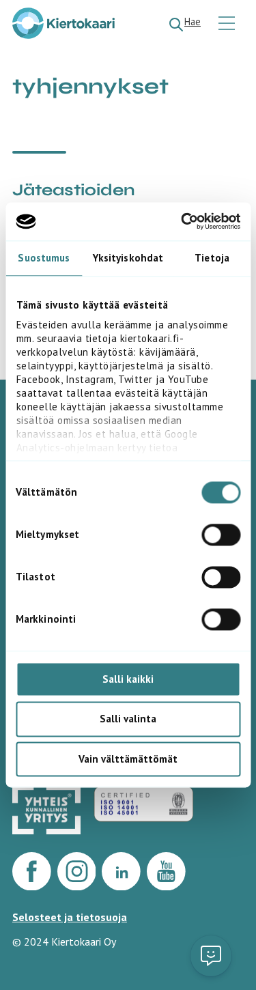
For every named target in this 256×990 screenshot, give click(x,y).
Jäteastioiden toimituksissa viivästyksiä (125, 200)
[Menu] (228, 24)
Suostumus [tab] (44, 257)
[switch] (220, 535)
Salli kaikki (128, 679)
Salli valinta (128, 719)
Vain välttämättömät (128, 758)
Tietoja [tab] (212, 257)
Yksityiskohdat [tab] (128, 257)
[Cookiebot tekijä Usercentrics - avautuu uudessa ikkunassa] (182, 221)
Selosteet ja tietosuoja (69, 917)
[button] (210, 955)
